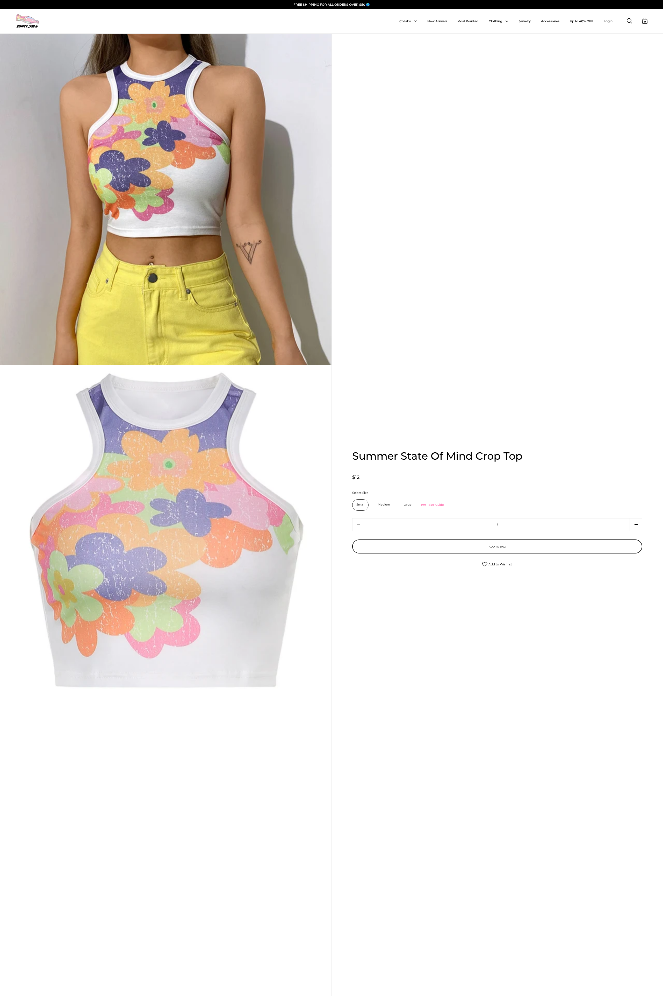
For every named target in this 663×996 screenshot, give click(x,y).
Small (360, 504)
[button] (636, 524)
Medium (384, 504)
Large (407, 504)
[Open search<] (629, 21)
